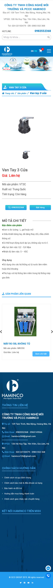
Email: (7, 436)
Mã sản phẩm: (10, 184)
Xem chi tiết (41, 354)
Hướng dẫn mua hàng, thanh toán (19, 493)
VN (35, 51)
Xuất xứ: (7, 189)
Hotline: (6, 31)
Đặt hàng (40, 207)
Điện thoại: (9, 432)
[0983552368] (48, 575)
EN (32, 51)
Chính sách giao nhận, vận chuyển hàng (21, 499)
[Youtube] (28, 583)
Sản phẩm (21, 93)
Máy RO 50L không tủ (17, 343)
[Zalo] (48, 568)
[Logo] (7, 51)
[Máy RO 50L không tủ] (26, 321)
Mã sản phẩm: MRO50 (14, 348)
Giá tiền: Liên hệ (11, 352)
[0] (40, 50)
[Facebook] (24, 583)
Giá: (5, 176)
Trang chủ (9, 93)
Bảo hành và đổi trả (13, 488)
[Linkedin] (32, 583)
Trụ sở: (7, 424)
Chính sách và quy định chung (17, 477)
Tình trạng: (8, 194)
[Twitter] (20, 583)
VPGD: (7, 444)
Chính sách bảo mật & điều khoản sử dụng (23, 483)
